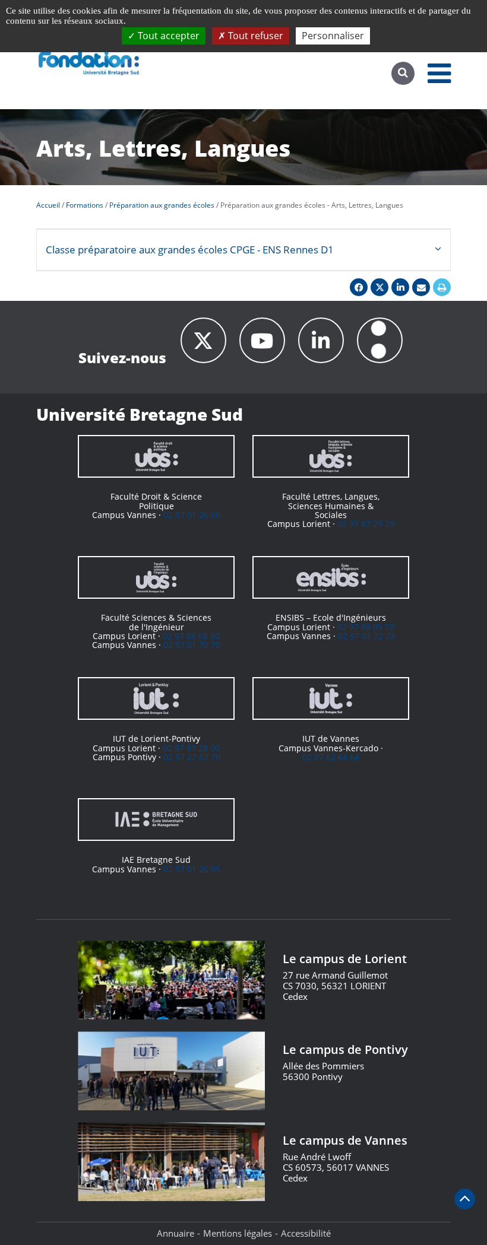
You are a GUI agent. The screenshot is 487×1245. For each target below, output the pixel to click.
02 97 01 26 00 (191, 514)
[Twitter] (203, 340)
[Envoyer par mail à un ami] (421, 287)
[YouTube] (262, 340)
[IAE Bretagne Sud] (156, 819)
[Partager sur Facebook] (359, 287)
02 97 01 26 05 (191, 869)
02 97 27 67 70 (191, 756)
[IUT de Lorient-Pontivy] (156, 698)
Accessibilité (306, 1233)
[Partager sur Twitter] (379, 287)
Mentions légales (237, 1233)
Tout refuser (254, 35)
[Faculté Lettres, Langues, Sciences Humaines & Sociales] (330, 456)
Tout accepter (167, 35)
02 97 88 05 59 (365, 626)
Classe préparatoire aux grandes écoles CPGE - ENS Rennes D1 (190, 249)
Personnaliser (333, 35)
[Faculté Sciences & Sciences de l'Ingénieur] (156, 577)
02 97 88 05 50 (191, 635)
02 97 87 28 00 (191, 748)
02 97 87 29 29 (365, 523)
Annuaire (175, 1233)
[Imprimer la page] (442, 287)
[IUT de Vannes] (330, 698)
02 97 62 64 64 (330, 756)
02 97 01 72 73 (366, 635)
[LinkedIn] (321, 340)
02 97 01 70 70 (191, 644)
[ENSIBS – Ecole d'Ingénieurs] (330, 577)
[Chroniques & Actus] (380, 340)
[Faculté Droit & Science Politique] (156, 456)
